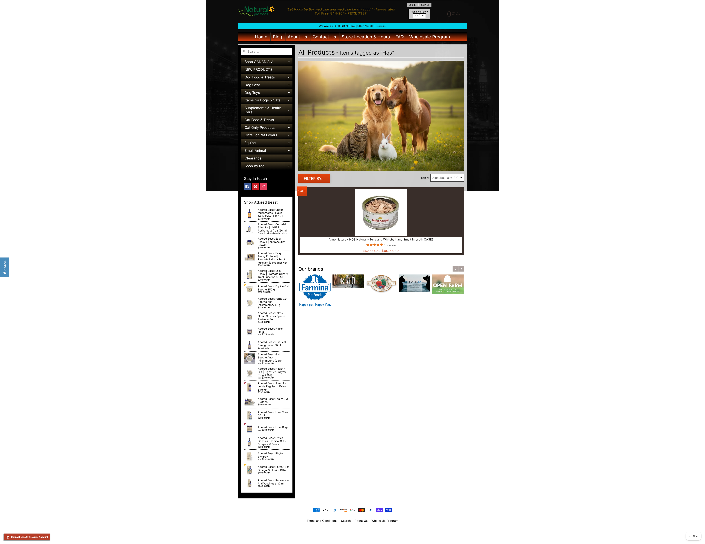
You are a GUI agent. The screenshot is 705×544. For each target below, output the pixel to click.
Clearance (253, 158)
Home (261, 37)
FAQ (399, 37)
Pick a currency (419, 11)
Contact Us (324, 37)
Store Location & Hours (366, 37)
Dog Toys (268, 94)
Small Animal (268, 151)
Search (346, 521)
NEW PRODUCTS (258, 69)
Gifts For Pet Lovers (268, 136)
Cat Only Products (268, 128)
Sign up (425, 5)
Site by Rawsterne (352, 533)
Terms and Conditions (322, 521)
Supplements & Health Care (268, 110)
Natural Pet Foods (351, 530)
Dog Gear (268, 86)
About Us (297, 37)
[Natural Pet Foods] (256, 11)
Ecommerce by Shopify (357, 536)
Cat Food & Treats (268, 121)
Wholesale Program (429, 37)
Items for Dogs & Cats (268, 101)
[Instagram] (263, 186)
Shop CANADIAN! (268, 63)
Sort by (425, 178)
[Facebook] (247, 186)
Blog (277, 37)
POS (339, 536)
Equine (268, 144)
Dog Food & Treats (268, 78)
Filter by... (314, 178)
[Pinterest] (255, 186)
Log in (412, 5)
